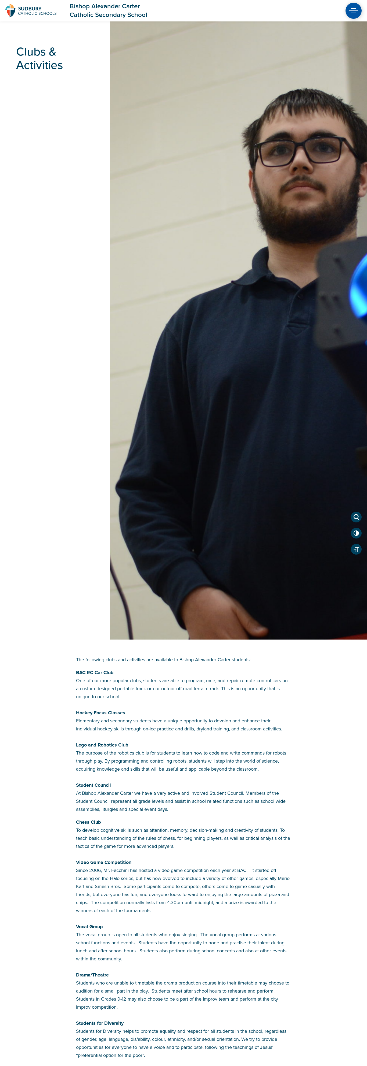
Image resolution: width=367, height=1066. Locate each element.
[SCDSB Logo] (30, 10)
